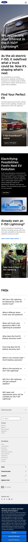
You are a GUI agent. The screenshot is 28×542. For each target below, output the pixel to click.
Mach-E (3, 425)
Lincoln (3, 459)
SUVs (2, 444)
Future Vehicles (5, 453)
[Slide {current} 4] (16, 148)
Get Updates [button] (8, 487)
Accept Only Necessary (14, 536)
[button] (12, 148)
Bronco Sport (5, 429)
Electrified (3, 448)
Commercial (4, 450)
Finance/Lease (5, 471)
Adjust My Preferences (14, 540)
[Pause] (23, 208)
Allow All (14, 532)
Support (3, 476)
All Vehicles (4, 441)
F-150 (2, 433)
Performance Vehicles (6, 452)
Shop (3, 467)
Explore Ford (5, 480)
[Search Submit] (3, 418)
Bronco (3, 427)
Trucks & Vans (5, 446)
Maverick (4, 431)
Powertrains (4, 455)
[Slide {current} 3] (15, 148)
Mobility (3, 461)
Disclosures (6, 410)
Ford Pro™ (4, 457)
